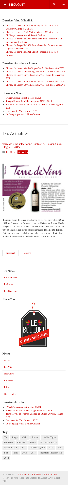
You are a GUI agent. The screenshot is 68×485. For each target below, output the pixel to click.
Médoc (25, 437)
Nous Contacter (11, 394)
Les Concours (10, 291)
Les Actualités (10, 277)
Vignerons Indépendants (51, 453)
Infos (6, 387)
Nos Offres (9, 373)
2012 (6, 458)
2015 (16, 453)
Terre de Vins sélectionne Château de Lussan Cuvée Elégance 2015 (32, 145)
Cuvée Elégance (37, 447)
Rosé (60, 447)
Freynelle (21, 442)
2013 (33, 453)
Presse (33, 442)
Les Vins (8, 367)
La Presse (8, 284)
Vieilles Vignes (49, 437)
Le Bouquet (23, 474)
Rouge (14, 437)
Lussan (35, 437)
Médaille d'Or (10, 447)
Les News (8, 380)
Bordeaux (8, 442)
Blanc (6, 453)
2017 (23, 447)
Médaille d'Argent (48, 442)
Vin (5, 437)
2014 (51, 447)
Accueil (7, 360)
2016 (24, 453)
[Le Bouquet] (13, 4)
